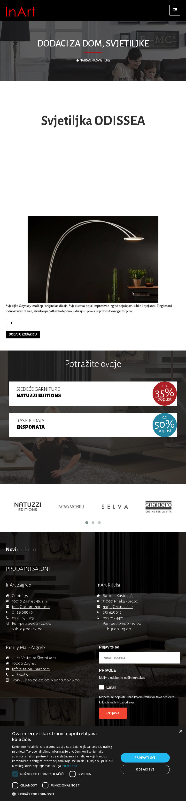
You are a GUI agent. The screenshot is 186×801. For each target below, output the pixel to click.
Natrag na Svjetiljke (94, 60)
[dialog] (93, 763)
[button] (64, 794)
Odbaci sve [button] (145, 769)
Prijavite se (109, 647)
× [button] (180, 731)
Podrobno (69, 766)
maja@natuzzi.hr (118, 607)
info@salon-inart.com (31, 607)
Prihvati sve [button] (145, 757)
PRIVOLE (107, 670)
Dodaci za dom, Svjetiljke (93, 43)
